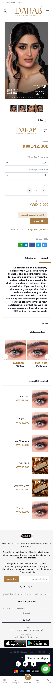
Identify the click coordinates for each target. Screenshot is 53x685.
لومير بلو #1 (24, 396)
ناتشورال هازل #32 (21, 508)
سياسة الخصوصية (25, 594)
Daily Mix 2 (24, 463)
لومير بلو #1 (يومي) (21, 441)
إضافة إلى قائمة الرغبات (37, 230)
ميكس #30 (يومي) (21, 485)
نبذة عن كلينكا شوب (42, 594)
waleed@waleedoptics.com (26, 637)
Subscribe (11, 579)
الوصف (44, 258)
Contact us (20, 608)
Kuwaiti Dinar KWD (13, 2)
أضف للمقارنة (17, 230)
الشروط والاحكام (9, 594)
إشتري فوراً (38, 221)
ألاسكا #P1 (20, 366)
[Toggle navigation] (47, 11)
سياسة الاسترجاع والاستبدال (38, 608)
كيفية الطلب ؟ (8, 608)
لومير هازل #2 (23, 419)
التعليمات (26, 612)
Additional (30, 258)
